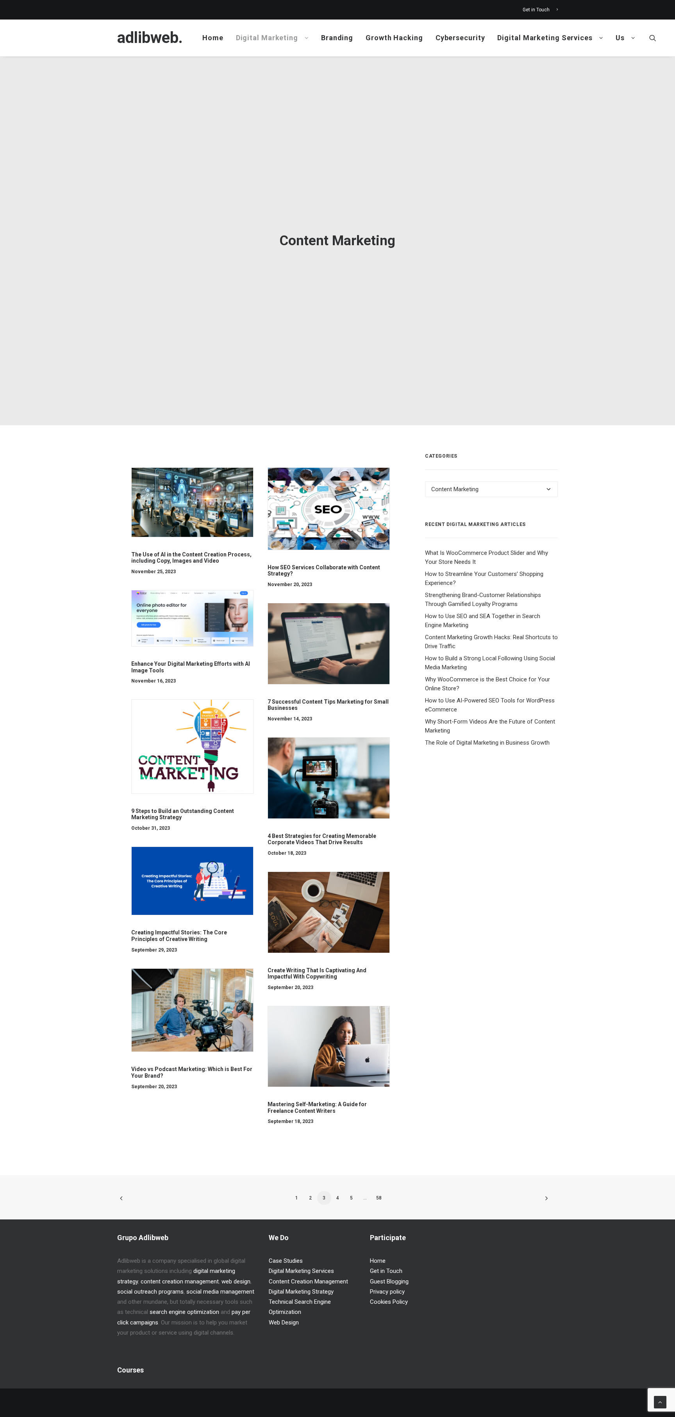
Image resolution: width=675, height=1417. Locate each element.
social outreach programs (150, 1291)
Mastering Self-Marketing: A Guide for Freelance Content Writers (317, 1107)
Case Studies (286, 1260)
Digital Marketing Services (544, 38)
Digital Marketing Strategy (301, 1291)
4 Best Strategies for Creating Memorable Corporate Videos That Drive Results (322, 839)
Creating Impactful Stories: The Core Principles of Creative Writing (179, 935)
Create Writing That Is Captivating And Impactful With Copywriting (317, 973)
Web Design (284, 1322)
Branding (337, 38)
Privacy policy (387, 1291)
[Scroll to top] (660, 1401)
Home (212, 38)
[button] (652, 38)
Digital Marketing (267, 38)
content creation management (180, 1281)
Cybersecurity (460, 38)
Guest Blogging (389, 1281)
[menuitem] (540, 10)
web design (235, 1281)
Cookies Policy (389, 1301)
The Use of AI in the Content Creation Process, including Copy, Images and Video (191, 557)
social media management (220, 1291)
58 (379, 1198)
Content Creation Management (308, 1281)
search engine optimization (184, 1311)
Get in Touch (536, 9)
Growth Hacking (394, 38)
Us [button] (620, 38)
